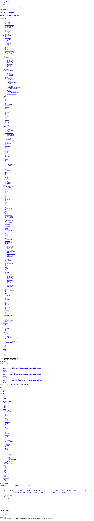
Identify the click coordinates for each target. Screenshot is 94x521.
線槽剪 (6, 200)
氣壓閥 (6, 317)
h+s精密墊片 (5, 48)
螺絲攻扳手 (7, 418)
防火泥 (6, 325)
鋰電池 (6, 293)
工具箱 (6, 351)
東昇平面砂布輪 (8, 183)
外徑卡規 (6, 109)
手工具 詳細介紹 (10, 79)
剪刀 (6, 155)
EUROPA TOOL (18, 490)
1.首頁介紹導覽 (10, 74)
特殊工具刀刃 (7, 34)
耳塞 (6, 234)
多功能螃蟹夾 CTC (8, 242)
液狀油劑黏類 (5, 323)
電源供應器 (7, 272)
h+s (31, 490)
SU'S (86, 490)
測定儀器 (57, 492)
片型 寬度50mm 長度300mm (10, 53)
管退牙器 (6, 452)
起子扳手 (4, 212)
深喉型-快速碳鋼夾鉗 (11, 251)
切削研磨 (4, 126)
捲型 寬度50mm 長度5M (9, 52)
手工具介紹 (9, 81)
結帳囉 (4, 6)
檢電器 (6, 289)
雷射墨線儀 (7, 105)
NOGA (54, 490)
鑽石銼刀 (6, 142)
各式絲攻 (6, 159)
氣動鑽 (6, 345)
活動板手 (6, 229)
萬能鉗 (6, 211)
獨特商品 (6, 334)
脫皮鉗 (6, 202)
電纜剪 (6, 207)
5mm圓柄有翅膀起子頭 (11, 459)
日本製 (53, 493)
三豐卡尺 (6, 36)
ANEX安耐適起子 (8, 215)
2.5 (3, 389)
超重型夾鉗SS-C (10, 255)
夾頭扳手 (6, 213)
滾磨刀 (63, 492)
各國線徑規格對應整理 (11, 94)
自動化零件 (9, 90)
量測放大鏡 (7, 122)
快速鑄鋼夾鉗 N (10, 247)
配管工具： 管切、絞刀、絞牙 (10, 165)
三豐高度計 (7, 42)
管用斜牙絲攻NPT (10, 130)
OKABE (65, 490)
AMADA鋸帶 (7, 146)
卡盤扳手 (6, 414)
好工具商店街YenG (7, 12)
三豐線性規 (7, 45)
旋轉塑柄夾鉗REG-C (11, 248)
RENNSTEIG (81, 490)
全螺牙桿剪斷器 (8, 187)
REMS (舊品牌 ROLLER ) (75, 490)
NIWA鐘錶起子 (8, 224)
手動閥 (6, 316)
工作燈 (6, 294)
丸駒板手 (6, 228)
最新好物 (4, 479)
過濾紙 (4, 56)
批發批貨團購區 (6, 57)
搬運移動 (6, 235)
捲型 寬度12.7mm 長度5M (9, 49)
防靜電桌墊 (7, 271)
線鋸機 (6, 303)
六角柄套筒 (9, 457)
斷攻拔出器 (7, 433)
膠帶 (6, 330)
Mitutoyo (51, 490)
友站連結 (6, 77)
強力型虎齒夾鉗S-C (10, 246)
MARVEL (46, 490)
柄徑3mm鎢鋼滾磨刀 (11, 134)
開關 (6, 269)
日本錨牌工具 (7, 199)
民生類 (4, 332)
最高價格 (16, 485)
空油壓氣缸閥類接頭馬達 (7, 315)
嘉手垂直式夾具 (10, 61)
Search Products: (5, 7)
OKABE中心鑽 (7, 166)
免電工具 (4, 312)
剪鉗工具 (4, 185)
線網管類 (4, 346)
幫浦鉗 (6, 196)
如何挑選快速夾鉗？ (15, 92)
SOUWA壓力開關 (8, 321)
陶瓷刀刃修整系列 (8, 32)
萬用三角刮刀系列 (8, 30)
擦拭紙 (6, 169)
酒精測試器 (7, 120)
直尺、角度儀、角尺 (9, 104)
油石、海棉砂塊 (8, 182)
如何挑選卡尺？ (12, 86)
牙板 (6, 161)
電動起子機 (7, 310)
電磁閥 (6, 319)
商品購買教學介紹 (8, 78)
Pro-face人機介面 (8, 261)
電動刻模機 (7, 308)
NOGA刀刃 (58, 490)
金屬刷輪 (6, 181)
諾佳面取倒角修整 (8, 27)
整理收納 (4, 349)
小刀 (6, 148)
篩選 (29, 485)
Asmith (1, 490)
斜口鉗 (6, 198)
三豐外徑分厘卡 (8, 38)
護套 (6, 144)
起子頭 (17, 384)
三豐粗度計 (7, 44)
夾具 (6, 264)
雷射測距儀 (7, 107)
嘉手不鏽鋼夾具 (10, 285)
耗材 (66, 493)
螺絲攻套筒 (7, 435)
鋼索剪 (6, 203)
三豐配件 (6, 47)
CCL (4, 490)
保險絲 (6, 291)
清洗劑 (6, 324)
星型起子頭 (9, 454)
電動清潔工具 (7, 307)
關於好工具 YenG (6, 69)
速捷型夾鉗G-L (10, 256)
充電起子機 (7, 311)
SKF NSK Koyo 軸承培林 (9, 263)
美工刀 (6, 174)
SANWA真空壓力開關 (9, 320)
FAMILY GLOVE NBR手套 (14, 337)
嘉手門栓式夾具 (10, 64)
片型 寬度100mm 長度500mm (10, 55)
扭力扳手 (6, 449)
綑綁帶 (6, 350)
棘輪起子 (6, 439)
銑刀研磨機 (7, 151)
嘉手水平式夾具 (10, 60)
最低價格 (2, 485)
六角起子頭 (9, 458)
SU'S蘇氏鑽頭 (7, 131)
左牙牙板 (8, 163)
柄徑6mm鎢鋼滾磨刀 (11, 135)
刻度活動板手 (7, 226)
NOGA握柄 (61, 490)
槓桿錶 (6, 114)
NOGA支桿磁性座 (8, 239)
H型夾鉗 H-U (7, 241)
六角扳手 (6, 225)
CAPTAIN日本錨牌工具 (9, 216)
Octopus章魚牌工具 (8, 208)
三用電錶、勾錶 (8, 295)
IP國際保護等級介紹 (13, 88)
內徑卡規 (6, 108)
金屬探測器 (7, 125)
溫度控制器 (7, 299)
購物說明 (8, 73)
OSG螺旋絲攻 (9, 129)
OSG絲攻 (6, 127)
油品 (6, 172)
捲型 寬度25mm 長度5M (9, 51)
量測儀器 (4, 96)
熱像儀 (6, 298)
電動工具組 (7, 304)
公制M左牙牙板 (12, 164)
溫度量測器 (7, 112)
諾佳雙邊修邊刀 (8, 31)
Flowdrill (24, 490)
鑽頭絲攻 (6, 160)
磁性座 (6, 267)
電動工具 (4, 302)
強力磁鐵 (6, 265)
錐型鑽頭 (6, 152)
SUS (89, 490)
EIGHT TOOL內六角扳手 (9, 217)
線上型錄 (4, 2)
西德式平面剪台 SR (8, 260)
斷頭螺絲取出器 (8, 411)
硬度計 (6, 118)
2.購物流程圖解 (10, 75)
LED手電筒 (7, 297)
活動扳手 (6, 420)
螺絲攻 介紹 (11, 83)
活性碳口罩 (7, 333)
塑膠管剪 (6, 191)
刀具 (23, 493)
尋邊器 (6, 99)
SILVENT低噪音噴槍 (9, 342)
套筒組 (6, 427)
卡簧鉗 (6, 190)
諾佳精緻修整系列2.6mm (9, 26)
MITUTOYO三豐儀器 (7, 35)
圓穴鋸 (6, 147)
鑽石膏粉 (6, 177)
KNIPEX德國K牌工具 (9, 186)
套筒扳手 (6, 415)
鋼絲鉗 (6, 204)
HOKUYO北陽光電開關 (9, 290)
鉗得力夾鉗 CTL (10, 259)
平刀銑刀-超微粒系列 (9, 138)
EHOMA (12, 490)
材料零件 (4, 354)
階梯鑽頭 (6, 178)
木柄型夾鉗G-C (10, 250)
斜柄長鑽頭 (7, 156)
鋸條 (6, 176)
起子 (6, 221)
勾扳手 (6, 432)
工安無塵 (4, 233)
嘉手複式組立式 (10, 284)
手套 (6, 237)
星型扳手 (6, 424)
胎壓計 (6, 113)
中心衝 (6, 168)
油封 (6, 273)
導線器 (6, 347)
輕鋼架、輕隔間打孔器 (9, 189)
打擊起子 (6, 419)
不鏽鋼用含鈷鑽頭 (18, 492)
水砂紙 (6, 157)
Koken (38, 490)
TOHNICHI (6, 492)
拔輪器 (6, 437)
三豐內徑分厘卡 (8, 39)
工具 (42, 493)
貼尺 (6, 103)
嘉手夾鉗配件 (9, 68)
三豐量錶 (6, 40)
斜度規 (6, 100)
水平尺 (6, 101)
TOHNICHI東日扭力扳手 (9, 222)
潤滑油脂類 (7, 328)
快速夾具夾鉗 (11, 91)
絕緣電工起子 (7, 410)
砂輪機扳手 (7, 426)
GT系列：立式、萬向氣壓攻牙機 (11, 341)
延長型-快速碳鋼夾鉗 (11, 254)
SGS (84, 490)
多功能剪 (6, 194)
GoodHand (27, 490)
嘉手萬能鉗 (9, 66)
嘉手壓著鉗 (9, 65)
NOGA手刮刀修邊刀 (6, 22)
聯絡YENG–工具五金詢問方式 (8, 495)
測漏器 (6, 117)
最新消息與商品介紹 (9, 70)
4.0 (3, 390)
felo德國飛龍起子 (8, 442)
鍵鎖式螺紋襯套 (8, 143)
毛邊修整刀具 (7, 170)
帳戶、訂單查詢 (6, 1)
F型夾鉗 (6, 243)
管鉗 (6, 209)
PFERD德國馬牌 (8, 139)
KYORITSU (41, 490)
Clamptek (7, 490)
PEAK (70, 490)
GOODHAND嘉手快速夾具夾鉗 (11, 58)
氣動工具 (4, 338)
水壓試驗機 (7, 116)
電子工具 (4, 287)
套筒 (6, 431)
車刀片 (6, 173)
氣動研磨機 (7, 343)
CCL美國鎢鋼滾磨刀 (9, 133)
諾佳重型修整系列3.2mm (9, 25)
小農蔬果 (4, 398)
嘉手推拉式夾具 (10, 62)
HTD (35, 490)
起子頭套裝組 (9, 461)
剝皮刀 (6, 153)
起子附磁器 (7, 429)
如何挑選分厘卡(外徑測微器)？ (15, 87)
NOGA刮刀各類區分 (13, 82)
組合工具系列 (7, 23)
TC (91, 490)
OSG (67, 490)
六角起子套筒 (7, 416)
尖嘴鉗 (6, 195)
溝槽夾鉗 (8, 252)
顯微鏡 (6, 121)
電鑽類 (6, 306)
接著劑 (6, 329)
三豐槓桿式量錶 (8, 43)
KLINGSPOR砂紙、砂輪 (9, 140)
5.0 (3, 391)
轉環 (6, 355)
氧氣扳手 (6, 428)
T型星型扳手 (7, 422)
